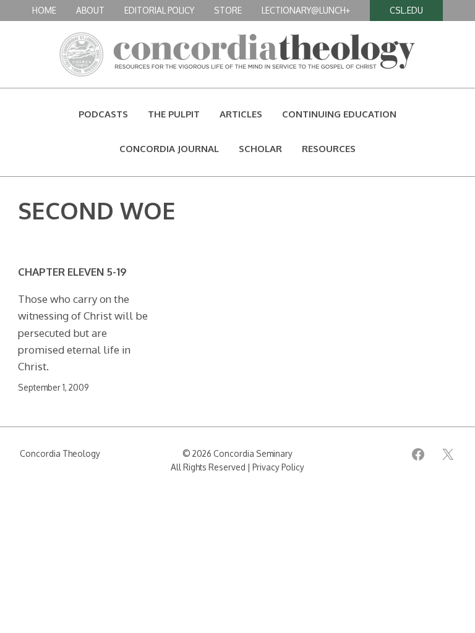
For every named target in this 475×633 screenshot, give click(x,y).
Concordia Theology (60, 453)
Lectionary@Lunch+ (306, 10)
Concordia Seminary (253, 453)
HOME (44, 10)
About (90, 10)
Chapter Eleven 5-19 (72, 272)
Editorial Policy (159, 10)
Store (228, 10)
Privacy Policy (278, 467)
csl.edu (406, 10)
